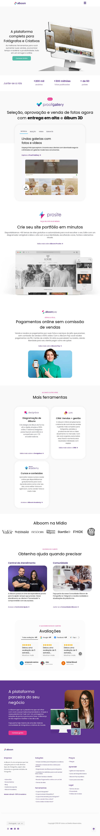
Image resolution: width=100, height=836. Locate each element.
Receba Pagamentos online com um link (49, 779)
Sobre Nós (8, 779)
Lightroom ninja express (77, 771)
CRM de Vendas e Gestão (44, 777)
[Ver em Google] (22, 663)
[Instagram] (8, 828)
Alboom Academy (11, 789)
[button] (50, 99)
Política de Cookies (76, 794)
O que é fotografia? (42, 792)
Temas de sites (41, 782)
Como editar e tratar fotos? (44, 802)
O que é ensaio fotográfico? (45, 794)
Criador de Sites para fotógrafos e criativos (49, 762)
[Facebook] (18, 828)
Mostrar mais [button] (28, 655)
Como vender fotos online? (44, 799)
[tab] (24, 131)
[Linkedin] (14, 828)
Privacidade (73, 791)
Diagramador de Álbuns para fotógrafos (49, 769)
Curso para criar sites (76, 780)
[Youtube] (11, 828)
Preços (72, 762)
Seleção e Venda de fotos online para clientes (47, 765)
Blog (6, 784)
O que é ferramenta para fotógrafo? (47, 797)
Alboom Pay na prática (77, 777)
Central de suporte (11, 787)
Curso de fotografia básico (78, 774)
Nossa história (9, 782)
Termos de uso (74, 789)
